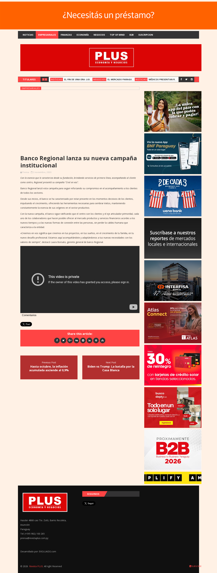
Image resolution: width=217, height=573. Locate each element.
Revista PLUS (36, 566)
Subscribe (196, 566)
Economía (83, 34)
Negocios (99, 34)
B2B (131, 34)
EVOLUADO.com (47, 551)
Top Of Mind (117, 34)
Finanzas (66, 34)
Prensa (25, 172)
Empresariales (47, 34)
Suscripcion (145, 34)
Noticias (28, 34)
